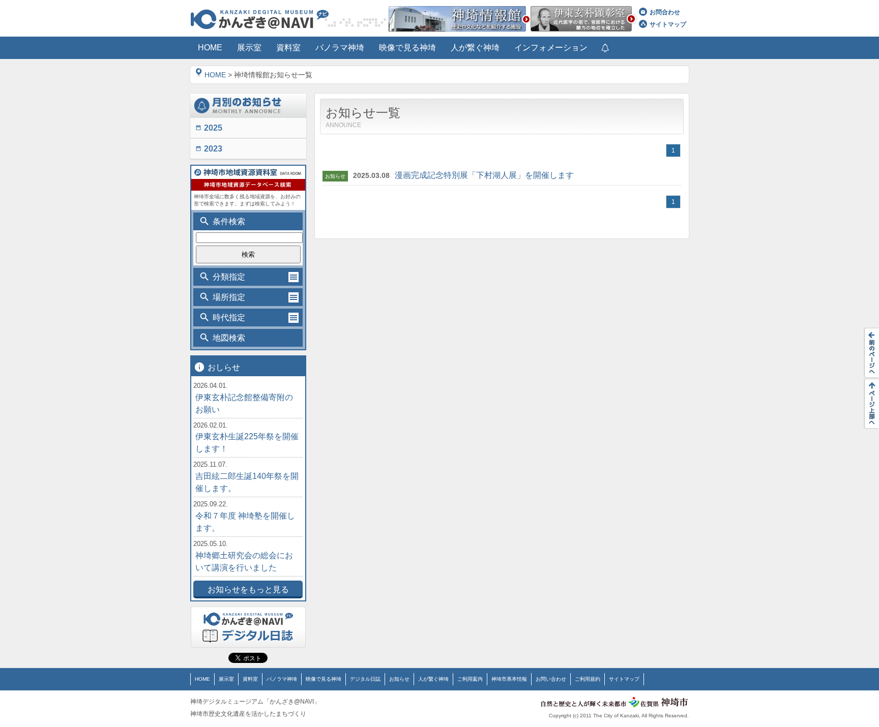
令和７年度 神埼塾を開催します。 (245, 521)
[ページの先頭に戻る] (869, 403)
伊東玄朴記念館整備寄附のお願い (244, 403)
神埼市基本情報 (509, 679)
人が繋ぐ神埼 (433, 679)
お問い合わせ (551, 679)
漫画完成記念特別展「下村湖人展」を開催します (484, 175)
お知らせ (399, 679)
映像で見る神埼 (323, 679)
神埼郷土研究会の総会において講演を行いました (244, 561)
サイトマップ (668, 24)
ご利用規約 (587, 679)
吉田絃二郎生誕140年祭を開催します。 (247, 482)
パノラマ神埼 (282, 679)
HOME (215, 75)
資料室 (250, 679)
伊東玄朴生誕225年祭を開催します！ (247, 442)
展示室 (226, 679)
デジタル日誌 (365, 679)
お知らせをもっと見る (248, 589)
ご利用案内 (470, 679)
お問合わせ (665, 12)
